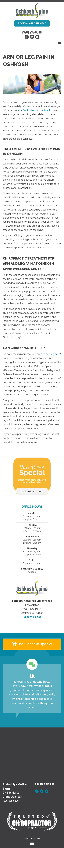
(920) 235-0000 (32, 32)
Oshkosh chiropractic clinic (38, 110)
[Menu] (59, 42)
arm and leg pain (50, 353)
